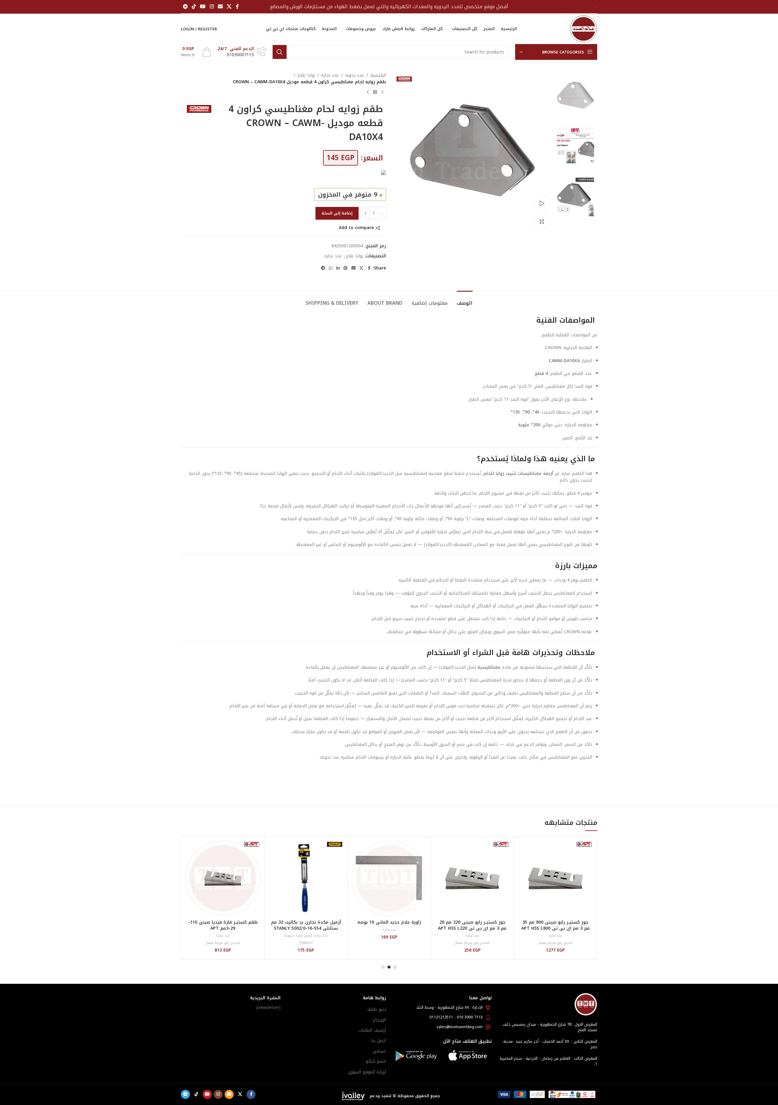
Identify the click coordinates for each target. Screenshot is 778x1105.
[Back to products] (375, 92)
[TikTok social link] (194, 6)
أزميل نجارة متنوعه (298, 935)
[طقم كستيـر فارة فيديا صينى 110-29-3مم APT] (222, 878)
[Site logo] (583, 29)
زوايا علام (306, 75)
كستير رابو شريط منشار (555, 943)
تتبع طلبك (376, 1009)
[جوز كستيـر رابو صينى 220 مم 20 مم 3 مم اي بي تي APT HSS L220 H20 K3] (472, 878)
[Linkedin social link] (338, 268)
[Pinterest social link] (345, 268)
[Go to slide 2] (389, 967)
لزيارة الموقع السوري (367, 1072)
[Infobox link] (242, 52)
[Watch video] (541, 203)
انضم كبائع (376, 1061)
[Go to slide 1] (395, 967)
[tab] (465, 300)
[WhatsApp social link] (330, 268)
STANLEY (306, 943)
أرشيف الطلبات (372, 1030)
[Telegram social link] (185, 6)
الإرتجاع (379, 1020)
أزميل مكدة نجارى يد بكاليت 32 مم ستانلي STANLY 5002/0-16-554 (306, 925)
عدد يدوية (354, 75)
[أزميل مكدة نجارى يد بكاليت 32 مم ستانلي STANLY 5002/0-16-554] (306, 878)
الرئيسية (378, 75)
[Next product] (367, 92)
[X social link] (229, 6)
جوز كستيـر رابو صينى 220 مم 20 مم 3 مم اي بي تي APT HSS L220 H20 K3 (472, 928)
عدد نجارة (330, 75)
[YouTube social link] (203, 6)
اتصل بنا (378, 1041)
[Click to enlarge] (541, 221)
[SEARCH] (280, 52)
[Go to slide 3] (382, 967)
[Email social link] (220, 6)
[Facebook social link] (237, 6)
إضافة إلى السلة (337, 213)
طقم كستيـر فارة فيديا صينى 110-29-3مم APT (223, 925)
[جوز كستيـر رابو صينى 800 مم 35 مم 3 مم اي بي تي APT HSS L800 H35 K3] (555, 878)
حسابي (379, 1051)
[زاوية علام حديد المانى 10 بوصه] (389, 878)
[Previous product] (382, 92)
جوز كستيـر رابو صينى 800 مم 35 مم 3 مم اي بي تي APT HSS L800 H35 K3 (555, 928)
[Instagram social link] (212, 6)
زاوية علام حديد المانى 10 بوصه (389, 922)
